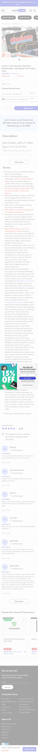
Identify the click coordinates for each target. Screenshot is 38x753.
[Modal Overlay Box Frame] (19, 376)
